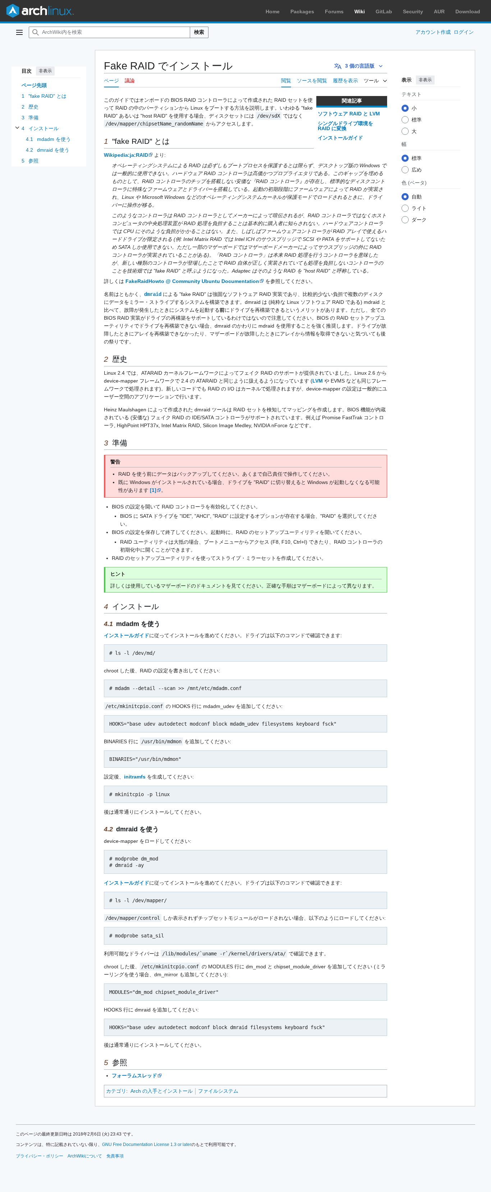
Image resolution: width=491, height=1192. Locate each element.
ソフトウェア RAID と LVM (349, 114)
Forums (334, 11)
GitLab (384, 11)
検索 (199, 32)
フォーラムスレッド (134, 1075)
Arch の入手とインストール (161, 1091)
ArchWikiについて (85, 1156)
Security (413, 11)
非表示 (45, 70)
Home (273, 11)
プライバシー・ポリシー (39, 1156)
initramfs (135, 777)
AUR (439, 11)
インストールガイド (340, 138)
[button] (19, 32)
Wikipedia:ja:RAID (126, 155)
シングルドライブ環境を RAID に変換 (345, 125)
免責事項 (115, 1156)
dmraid (152, 294)
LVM (317, 381)
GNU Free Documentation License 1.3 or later (146, 1144)
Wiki (359, 11)
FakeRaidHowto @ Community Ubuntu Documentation (192, 281)
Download (467, 11)
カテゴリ (116, 1091)
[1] (153, 490)
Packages (302, 11)
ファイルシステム (218, 1091)
